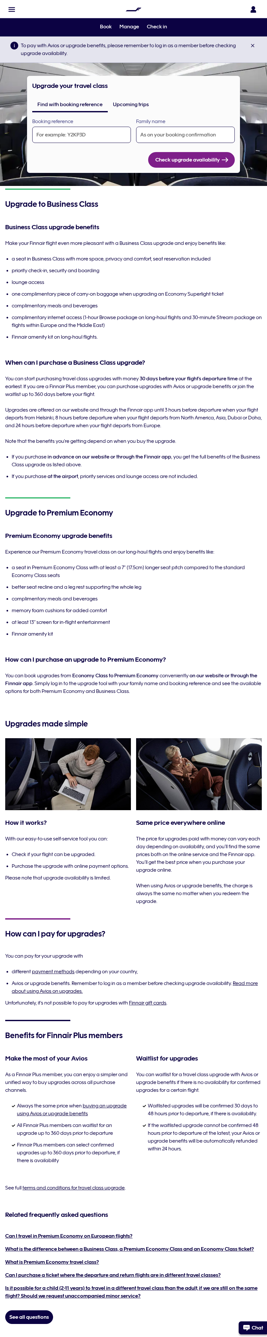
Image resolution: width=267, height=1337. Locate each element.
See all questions (29, 1317)
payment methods (53, 972)
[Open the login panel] (253, 9)
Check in (157, 27)
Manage (129, 27)
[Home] (133, 9)
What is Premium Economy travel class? (52, 1262)
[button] (11, 9)
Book (106, 27)
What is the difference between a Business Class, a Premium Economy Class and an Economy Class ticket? (129, 1249)
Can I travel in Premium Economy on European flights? (69, 1236)
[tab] (70, 104)
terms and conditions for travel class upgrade (73, 1188)
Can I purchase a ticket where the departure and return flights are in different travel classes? (113, 1275)
